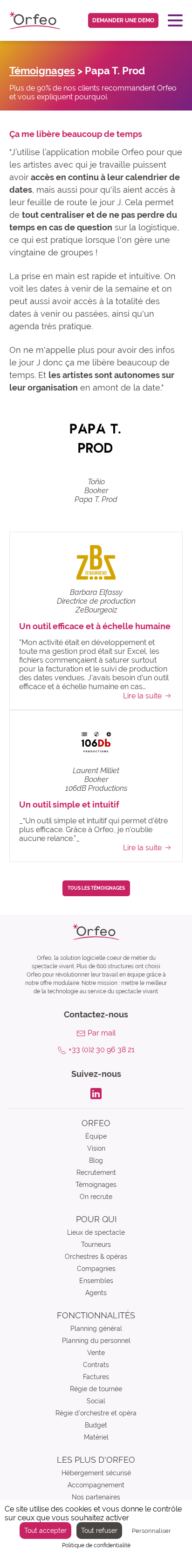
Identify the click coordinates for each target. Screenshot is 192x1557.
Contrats (96, 1364)
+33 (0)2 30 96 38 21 (102, 1049)
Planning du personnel (96, 1340)
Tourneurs (96, 1244)
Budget (96, 1425)
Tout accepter (45, 1530)
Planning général (96, 1328)
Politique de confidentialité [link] (96, 1545)
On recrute (96, 1196)
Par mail (102, 1033)
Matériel (96, 1437)
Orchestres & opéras (96, 1256)
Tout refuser (99, 1530)
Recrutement (96, 1172)
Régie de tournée (96, 1389)
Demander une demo (123, 20)
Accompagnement (96, 1485)
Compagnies (96, 1268)
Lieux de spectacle (96, 1232)
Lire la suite (142, 695)
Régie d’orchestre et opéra (96, 1413)
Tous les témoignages (96, 888)
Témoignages (42, 71)
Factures (96, 1377)
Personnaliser (151, 1530)
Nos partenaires (96, 1497)
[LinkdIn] (96, 1092)
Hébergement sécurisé (96, 1473)
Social (96, 1401)
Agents (96, 1292)
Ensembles (96, 1280)
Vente (96, 1352)
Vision (96, 1148)
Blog (96, 1160)
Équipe (96, 1136)
